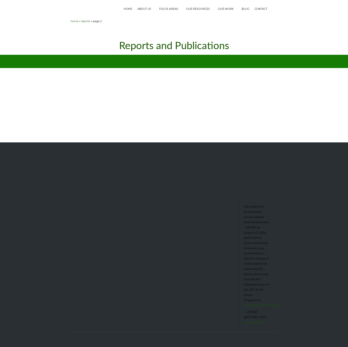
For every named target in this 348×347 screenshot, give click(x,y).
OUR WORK (226, 9)
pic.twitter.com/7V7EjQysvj (261, 305)
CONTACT (260, 9)
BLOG (245, 9)
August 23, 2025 (254, 322)
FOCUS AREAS (168, 9)
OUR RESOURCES (198, 9)
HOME (128, 9)
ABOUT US (144, 9)
